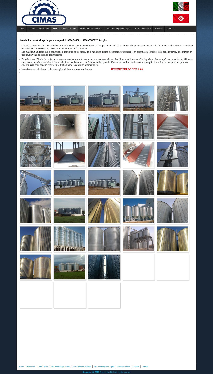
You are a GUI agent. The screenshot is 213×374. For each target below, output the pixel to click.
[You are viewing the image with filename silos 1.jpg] (138, 210)
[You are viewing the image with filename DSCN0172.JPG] (172, 154)
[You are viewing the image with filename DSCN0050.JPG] (35, 98)
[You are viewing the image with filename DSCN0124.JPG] (35, 126)
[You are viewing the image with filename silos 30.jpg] (138, 182)
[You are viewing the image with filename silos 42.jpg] (172, 238)
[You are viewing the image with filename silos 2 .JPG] (69, 238)
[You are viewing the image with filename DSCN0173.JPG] (35, 182)
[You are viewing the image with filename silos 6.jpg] (35, 295)
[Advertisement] (106, 339)
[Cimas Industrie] (104, 13)
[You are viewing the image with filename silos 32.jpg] (172, 182)
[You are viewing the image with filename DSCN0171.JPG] (138, 154)
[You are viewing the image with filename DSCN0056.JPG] (138, 98)
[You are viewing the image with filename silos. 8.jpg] (104, 295)
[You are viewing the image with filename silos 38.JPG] (69, 210)
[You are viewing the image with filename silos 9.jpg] (69, 295)
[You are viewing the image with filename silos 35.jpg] (35, 210)
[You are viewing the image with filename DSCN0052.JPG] (104, 98)
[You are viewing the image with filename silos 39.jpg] (104, 210)
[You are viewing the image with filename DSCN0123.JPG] (172, 98)
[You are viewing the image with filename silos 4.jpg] (138, 238)
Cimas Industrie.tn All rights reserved (106, 372)
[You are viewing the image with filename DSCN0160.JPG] (138, 126)
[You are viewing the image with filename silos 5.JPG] (172, 267)
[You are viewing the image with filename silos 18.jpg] (35, 238)
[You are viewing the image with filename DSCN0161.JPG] (172, 126)
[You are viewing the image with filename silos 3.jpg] (104, 238)
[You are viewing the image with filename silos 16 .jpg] (172, 210)
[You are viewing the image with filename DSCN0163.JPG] (69, 154)
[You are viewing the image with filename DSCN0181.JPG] (104, 182)
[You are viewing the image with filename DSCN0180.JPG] (69, 182)
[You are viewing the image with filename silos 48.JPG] (104, 267)
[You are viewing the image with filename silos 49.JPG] (138, 267)
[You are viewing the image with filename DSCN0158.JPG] (104, 126)
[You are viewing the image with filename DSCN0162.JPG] (35, 154)
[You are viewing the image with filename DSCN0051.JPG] (69, 98)
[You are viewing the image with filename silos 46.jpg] (35, 267)
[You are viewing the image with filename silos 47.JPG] (69, 267)
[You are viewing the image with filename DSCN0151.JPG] (69, 126)
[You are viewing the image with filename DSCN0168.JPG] (104, 154)
